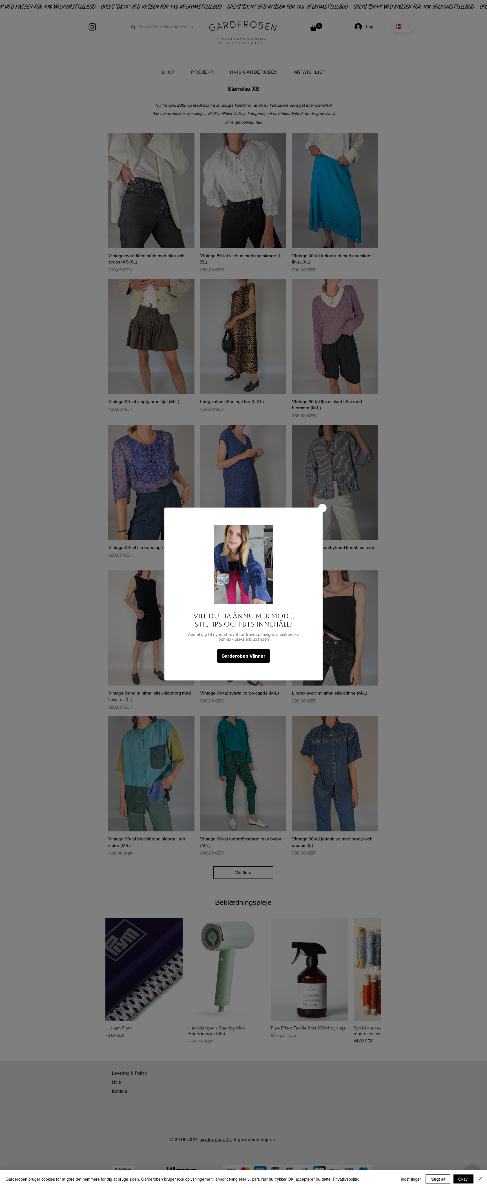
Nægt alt (437, 1179)
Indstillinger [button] (411, 1179)
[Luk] (480, 1178)
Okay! (463, 1179)
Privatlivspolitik (346, 1179)
